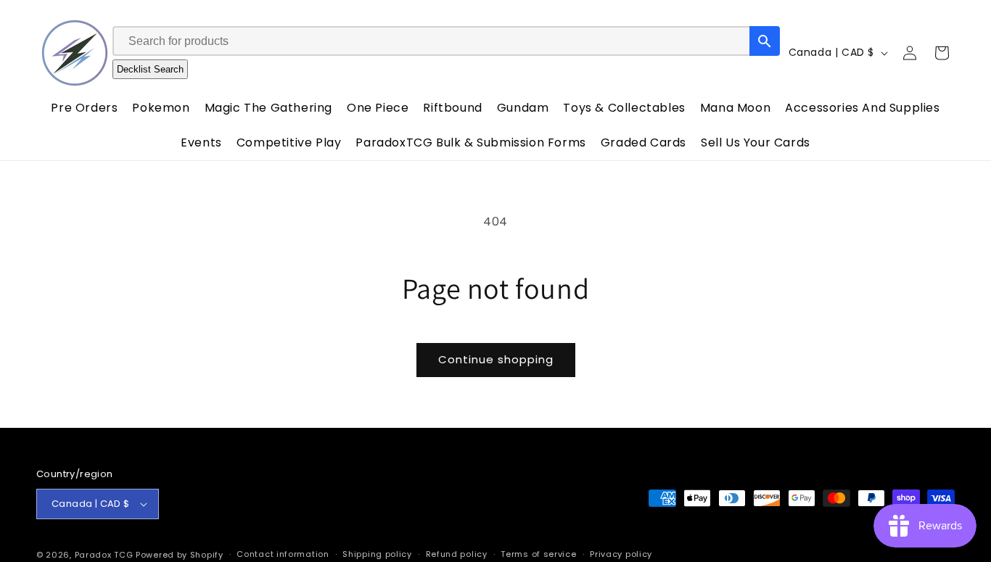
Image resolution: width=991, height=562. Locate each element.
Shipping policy (377, 554)
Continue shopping (496, 359)
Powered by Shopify (179, 555)
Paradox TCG (104, 555)
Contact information (283, 554)
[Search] (764, 41)
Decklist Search (150, 69)
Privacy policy (621, 554)
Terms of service (538, 554)
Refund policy (457, 554)
